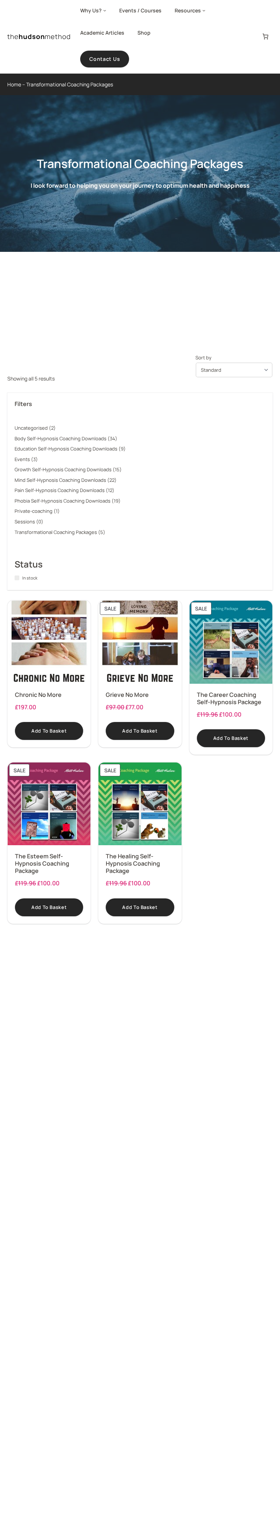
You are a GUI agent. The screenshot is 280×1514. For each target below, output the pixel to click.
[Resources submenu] (203, 10)
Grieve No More (127, 694)
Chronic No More (38, 694)
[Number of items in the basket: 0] (265, 36)
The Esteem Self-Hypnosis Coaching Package (42, 863)
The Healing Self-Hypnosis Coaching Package (133, 863)
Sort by (203, 357)
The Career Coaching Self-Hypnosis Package (229, 698)
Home (14, 84)
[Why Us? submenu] (104, 10)
